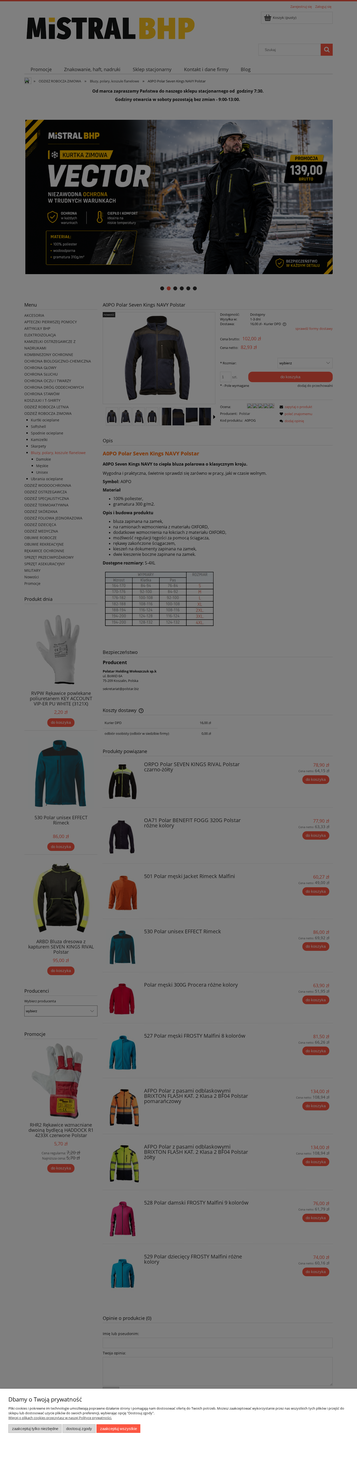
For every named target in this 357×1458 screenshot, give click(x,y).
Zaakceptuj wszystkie (118, 1428)
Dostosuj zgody (79, 1428)
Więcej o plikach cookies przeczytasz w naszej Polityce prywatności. (60, 1417)
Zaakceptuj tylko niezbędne (35, 1428)
